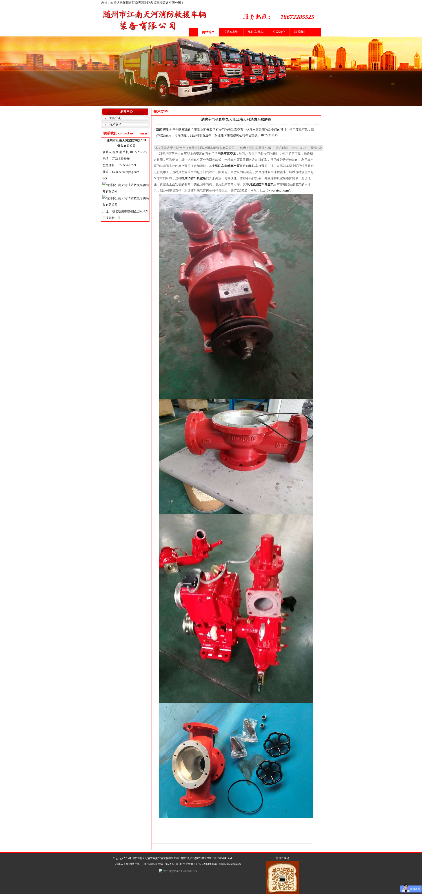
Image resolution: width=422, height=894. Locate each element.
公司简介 (279, 32)
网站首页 (208, 32)
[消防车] (211, 78)
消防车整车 (256, 32)
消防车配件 (231, 32)
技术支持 (115, 124)
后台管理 (238, 858)
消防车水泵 (256, 166)
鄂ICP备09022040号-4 (219, 858)
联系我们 (300, 32)
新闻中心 (115, 118)
